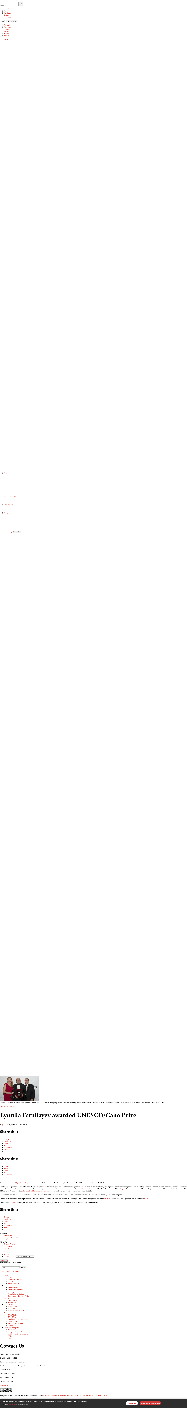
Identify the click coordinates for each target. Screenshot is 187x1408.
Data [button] (5, 473)
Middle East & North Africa (18, 1334)
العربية (6, 33)
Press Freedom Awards (16, 1310)
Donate (2, 532)
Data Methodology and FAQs (18, 1296)
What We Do (12, 1315)
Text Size (7, 1254)
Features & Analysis (7, 1106)
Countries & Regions (11, 1327)
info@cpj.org (4, 1385)
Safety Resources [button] (10, 496)
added (82, 1188)
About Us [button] (7, 513)
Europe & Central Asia (12, 1238)
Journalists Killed (14, 1287)
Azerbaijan (8, 1235)
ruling (121, 1188)
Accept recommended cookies (150, 1403)
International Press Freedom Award (36, 1191)
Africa (10, 1336)
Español (7, 25)
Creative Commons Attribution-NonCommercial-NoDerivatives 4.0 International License (75, 1395)
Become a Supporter (7, 1271)
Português (7, 27)
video (146, 1198)
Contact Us (12, 1325)
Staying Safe (12, 1302)
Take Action (12, 1308)
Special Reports (13, 1283)
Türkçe (6, 35)
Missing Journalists (15, 1292)
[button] (11, 21)
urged (14, 1202)
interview (107, 1198)
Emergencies (12, 1300)
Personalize (132, 1403)
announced (108, 1183)
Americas (11, 1329)
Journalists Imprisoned (16, 1289)
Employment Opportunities (18, 1319)
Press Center (12, 1321)
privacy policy (12, 1405)
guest (4, 1124)
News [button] (6, 39)
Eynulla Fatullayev (22, 1183)
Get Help (9, 532)
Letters (10, 1281)
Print (6, 1252)
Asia (9, 1338)
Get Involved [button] (8, 504)
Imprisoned (8, 1246)
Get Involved (8, 1304)
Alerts (10, 1277)
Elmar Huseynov (24, 1188)
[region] (93, 1403)
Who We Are (12, 1317)
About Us (7, 1313)
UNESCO (7, 1248)
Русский (7, 31)
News (6, 1275)
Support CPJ (12, 1306)
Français (7, 29)
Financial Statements (15, 1323)
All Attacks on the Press (16, 1294)
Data (5, 1285)
